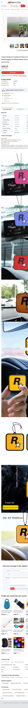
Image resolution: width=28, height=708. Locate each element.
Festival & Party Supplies (15, 9)
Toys (2, 669)
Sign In (3, 103)
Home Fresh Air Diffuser (7, 692)
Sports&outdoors (16, 669)
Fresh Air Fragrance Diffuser (8, 695)
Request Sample (22, 75)
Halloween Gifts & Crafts (16, 683)
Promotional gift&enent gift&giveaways (9, 664)
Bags (14, 664)
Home (2, 9)
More (2, 698)
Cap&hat (3, 667)
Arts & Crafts (7, 9)
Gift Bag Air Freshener (20, 695)
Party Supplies (5, 683)
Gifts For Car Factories (16, 689)
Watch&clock (15, 667)
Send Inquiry (13, 72)
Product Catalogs (19, 662)
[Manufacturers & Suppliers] (14, 2)
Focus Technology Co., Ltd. (16, 702)
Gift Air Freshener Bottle (19, 692)
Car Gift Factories (5, 689)
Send (12, 588)
